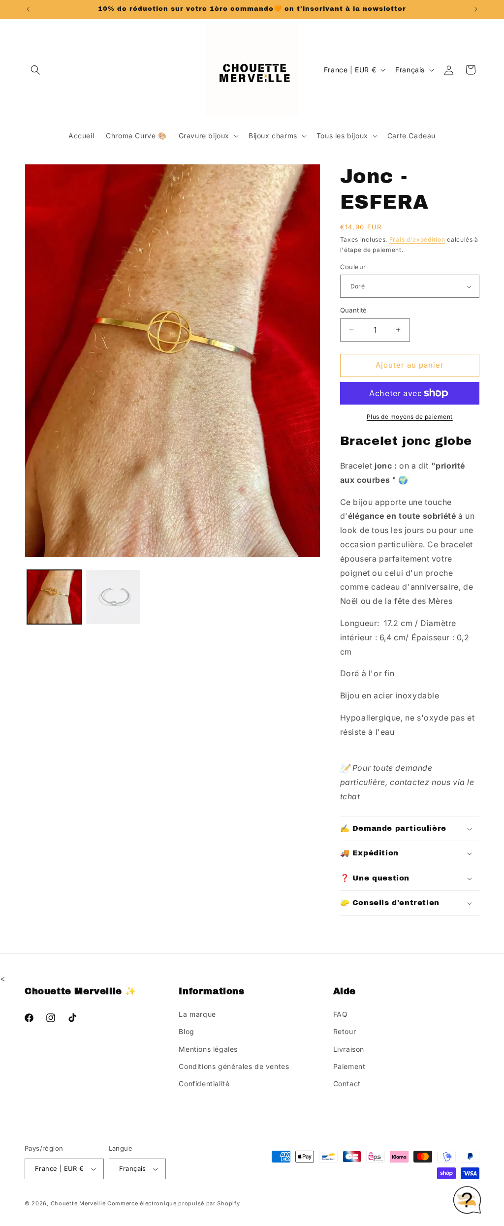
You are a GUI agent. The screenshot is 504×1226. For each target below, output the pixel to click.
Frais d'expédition (417, 239)
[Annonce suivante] (476, 9)
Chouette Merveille (78, 1203)
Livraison (348, 1049)
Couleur (353, 267)
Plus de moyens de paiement (410, 416)
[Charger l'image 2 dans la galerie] (113, 597)
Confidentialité (204, 1083)
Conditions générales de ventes (234, 1066)
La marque (197, 1014)
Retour (344, 1031)
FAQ (340, 1014)
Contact (347, 1083)
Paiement (349, 1066)
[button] (35, 70)
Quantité (353, 310)
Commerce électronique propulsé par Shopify (173, 1203)
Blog (186, 1031)
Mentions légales (208, 1049)
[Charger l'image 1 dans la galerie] (54, 597)
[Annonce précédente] (28, 9)
